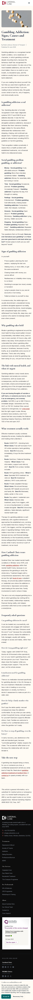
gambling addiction (12, 565)
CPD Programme (7, 891)
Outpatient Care (7, 870)
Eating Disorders (7, 854)
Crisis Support (6, 913)
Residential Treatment (8, 876)
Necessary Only (18, 996)
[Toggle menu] (29, 3)
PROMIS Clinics (7, 971)
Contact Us (5, 910)
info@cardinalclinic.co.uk (11, 833)
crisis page (26, 409)
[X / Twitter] (10, 967)
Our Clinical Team (7, 907)
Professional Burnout (8, 857)
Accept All (6, 996)
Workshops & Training (8, 894)
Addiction (5, 851)
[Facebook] (5, 967)
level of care (17, 578)
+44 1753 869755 (9, 830)
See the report (10, 942)
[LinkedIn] (3, 967)
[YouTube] (13, 967)
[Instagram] (8, 967)
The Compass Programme (10, 879)
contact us (5, 775)
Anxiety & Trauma (7, 848)
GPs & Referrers (7, 888)
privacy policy (26, 992)
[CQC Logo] (10, 923)
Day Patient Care (7, 873)
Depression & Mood (8, 845)
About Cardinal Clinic (8, 904)
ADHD (4, 860)
